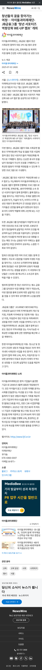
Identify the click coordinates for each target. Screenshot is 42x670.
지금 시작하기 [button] (11, 602)
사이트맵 (33, 666)
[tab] (21, 628)
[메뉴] (3, 8)
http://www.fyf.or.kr (20, 436)
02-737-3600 (22, 650)
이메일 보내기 (8, 461)
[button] (3, 72)
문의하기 (21, 654)
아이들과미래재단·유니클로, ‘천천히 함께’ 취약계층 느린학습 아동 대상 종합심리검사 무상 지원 (28, 534)
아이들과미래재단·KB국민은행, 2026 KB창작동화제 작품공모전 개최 (28, 545)
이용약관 (24, 666)
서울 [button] (12, 573)
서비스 (21, 633)
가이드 (21, 639)
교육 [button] (5, 568)
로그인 (8, 666)
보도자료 (21, 628)
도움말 (21, 644)
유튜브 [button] (27, 471)
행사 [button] (5, 573)
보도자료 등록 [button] (21, 620)
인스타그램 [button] (6, 475)
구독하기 (34, 524)
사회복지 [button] (33, 568)
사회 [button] (24, 568)
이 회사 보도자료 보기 (11, 553)
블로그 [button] (5, 471)
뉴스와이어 (13, 80)
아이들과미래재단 (10, 63)
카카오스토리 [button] (16, 471)
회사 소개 (16, 666)
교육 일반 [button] (15, 568)
